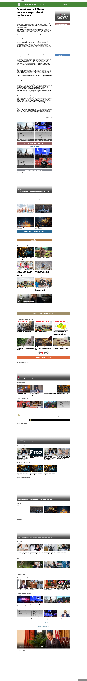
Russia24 (18, 0)
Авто (39, 0)
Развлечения (21, 574)
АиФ (17, 18)
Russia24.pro (19, 202)
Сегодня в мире (21, 577)
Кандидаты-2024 (44, 0)
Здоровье (31, 0)
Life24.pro (18, 543)
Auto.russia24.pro (19, 384)
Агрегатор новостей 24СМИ (35, 146)
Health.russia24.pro (20, 447)
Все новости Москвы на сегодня (34, 199)
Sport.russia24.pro (20, 400)
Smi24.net (18, 147)
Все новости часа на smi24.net (34, 307)
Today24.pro (19, 579)
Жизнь (19, 541)
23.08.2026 (65, 4)
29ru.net (18, 609)
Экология (27, 0)
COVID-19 (22, 1)
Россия (19, 503)
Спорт (36, 0)
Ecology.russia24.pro (20, 464)
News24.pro (19, 560)
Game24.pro (20, 650)
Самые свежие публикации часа (43, 626)
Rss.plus (49, 0)
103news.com (19, 120)
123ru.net (68, 0)
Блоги (18, 558)
